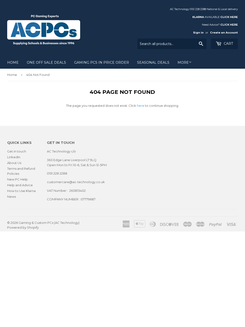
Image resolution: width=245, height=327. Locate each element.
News (11, 196)
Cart (228, 43)
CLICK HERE (229, 17)
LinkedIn (13, 157)
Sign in (198, 32)
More (183, 62)
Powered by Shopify (23, 227)
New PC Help (17, 179)
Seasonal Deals (153, 62)
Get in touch (16, 151)
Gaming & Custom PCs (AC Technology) (49, 223)
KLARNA (198, 17)
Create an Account (224, 32)
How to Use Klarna (21, 191)
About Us (14, 163)
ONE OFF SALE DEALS (46, 62)
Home (13, 62)
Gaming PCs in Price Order (101, 62)
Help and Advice (20, 185)
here (140, 105)
